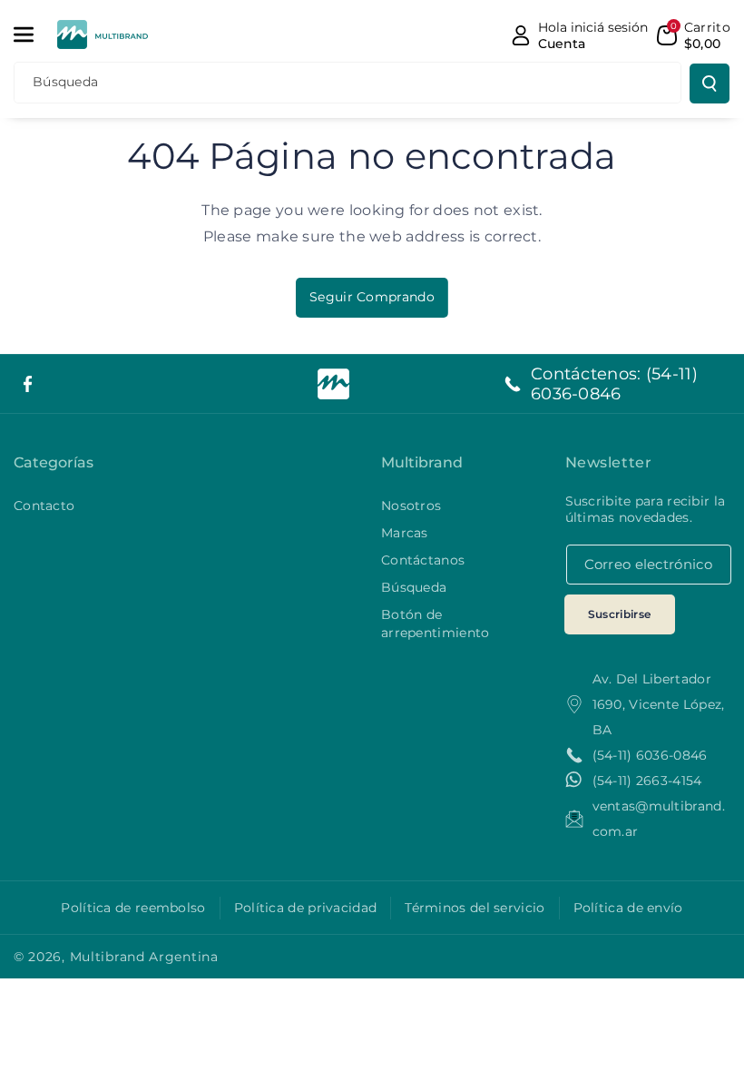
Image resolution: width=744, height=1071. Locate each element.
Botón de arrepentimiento (435, 623)
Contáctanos (423, 560)
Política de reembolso (133, 907)
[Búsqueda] (709, 83)
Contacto (44, 505)
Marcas (404, 533)
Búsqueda (413, 587)
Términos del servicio (474, 907)
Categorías (53, 462)
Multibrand (422, 462)
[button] (34, 34)
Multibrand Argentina (144, 956)
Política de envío (628, 907)
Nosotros (411, 505)
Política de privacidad (305, 907)
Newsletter (608, 462)
